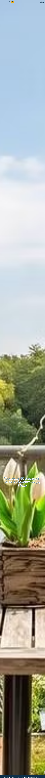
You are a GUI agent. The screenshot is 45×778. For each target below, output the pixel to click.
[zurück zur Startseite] (41, 2)
